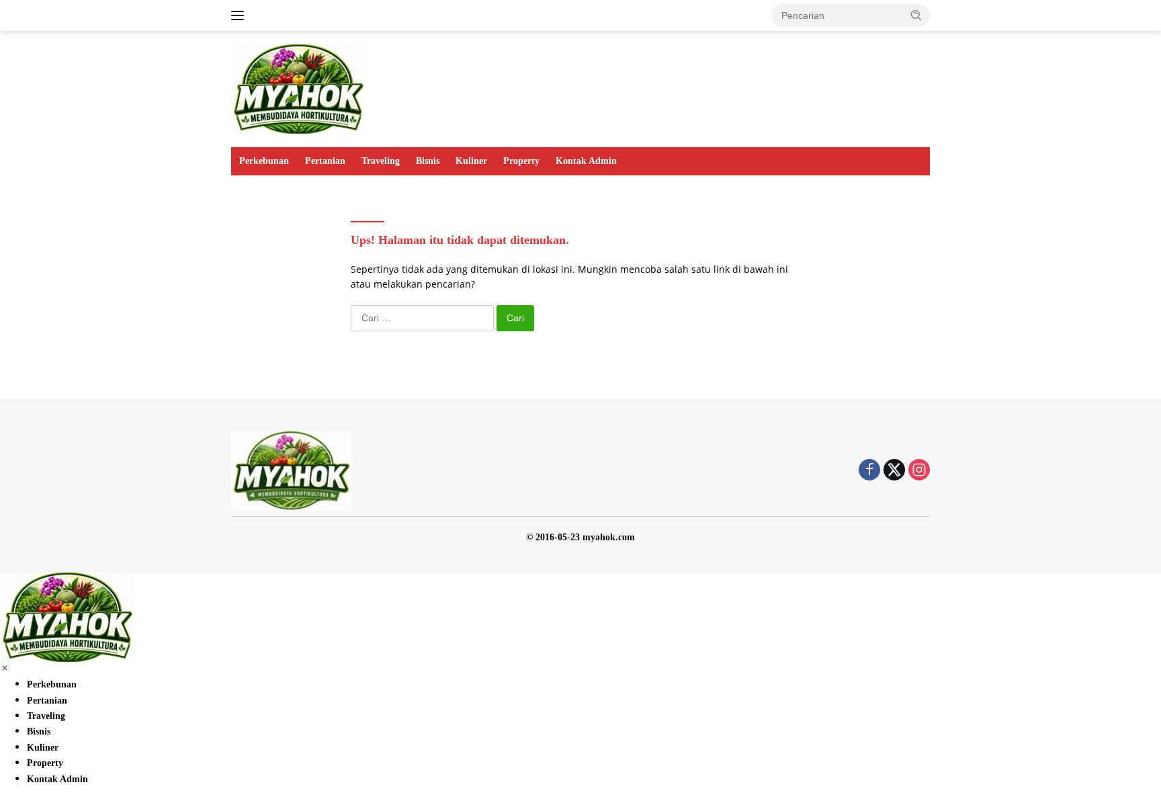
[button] (916, 15)
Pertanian (325, 161)
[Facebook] (869, 470)
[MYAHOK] (298, 87)
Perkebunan (264, 161)
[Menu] (240, 15)
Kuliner (471, 161)
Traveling (380, 161)
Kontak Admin (586, 161)
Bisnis (427, 161)
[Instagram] (919, 470)
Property (521, 161)
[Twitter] (894, 470)
